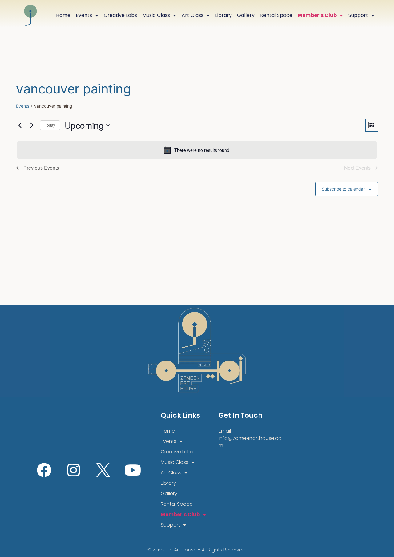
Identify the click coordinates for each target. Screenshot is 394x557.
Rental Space (276, 15)
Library (223, 15)
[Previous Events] (19, 125)
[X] (103, 470)
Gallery (246, 15)
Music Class (156, 15)
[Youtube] (132, 470)
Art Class (192, 15)
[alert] (197, 150)
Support (358, 15)
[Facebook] (44, 470)
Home (63, 15)
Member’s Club (317, 15)
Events (84, 15)
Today (50, 125)
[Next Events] (31, 125)
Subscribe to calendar (343, 189)
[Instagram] (73, 470)
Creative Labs (120, 15)
